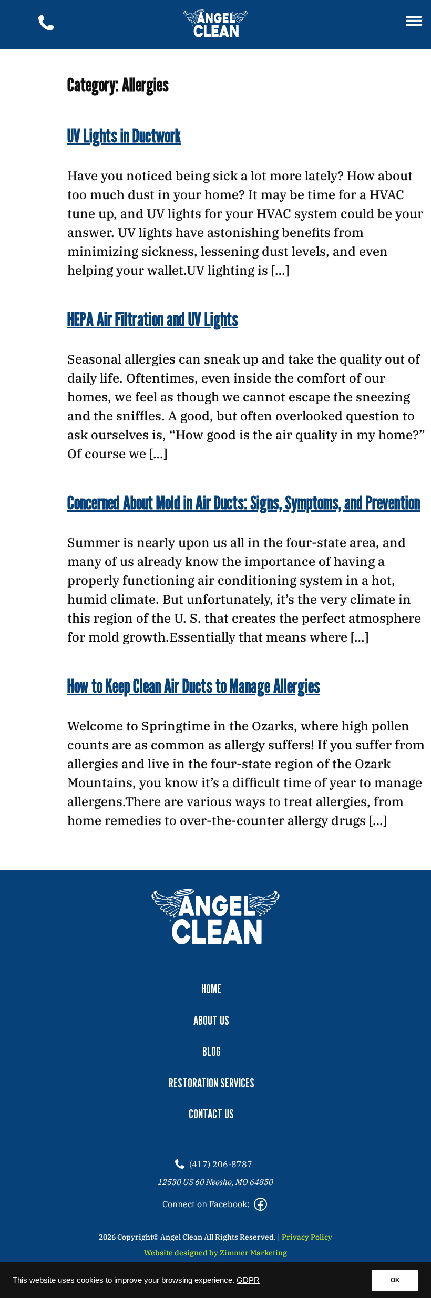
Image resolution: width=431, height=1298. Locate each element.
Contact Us (211, 1113)
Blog (211, 1051)
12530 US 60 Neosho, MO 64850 (215, 1182)
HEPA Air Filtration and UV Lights (152, 318)
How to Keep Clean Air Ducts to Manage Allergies (193, 685)
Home (211, 988)
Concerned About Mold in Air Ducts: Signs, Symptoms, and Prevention (243, 502)
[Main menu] (414, 21)
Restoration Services (211, 1082)
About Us (211, 1020)
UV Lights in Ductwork (124, 135)
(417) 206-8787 (220, 1164)
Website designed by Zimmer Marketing (215, 1253)
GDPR (248, 1280)
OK (395, 1280)
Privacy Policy (307, 1237)
